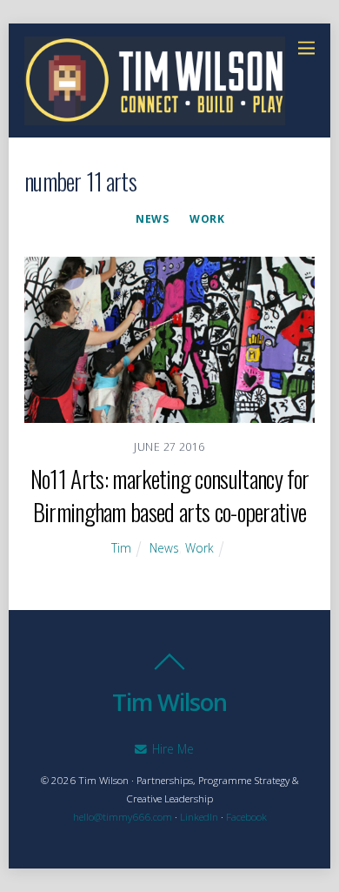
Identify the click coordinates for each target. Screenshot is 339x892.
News (152, 218)
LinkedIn (199, 816)
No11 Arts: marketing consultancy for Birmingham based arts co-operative (169, 494)
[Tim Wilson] (154, 115)
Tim (121, 548)
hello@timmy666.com (122, 816)
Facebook (246, 816)
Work (206, 218)
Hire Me (171, 749)
